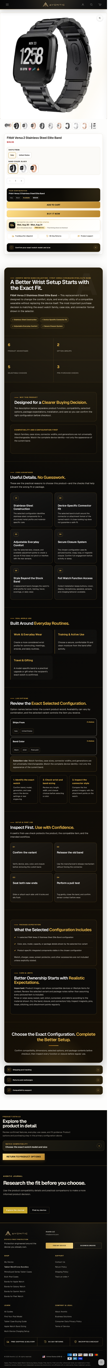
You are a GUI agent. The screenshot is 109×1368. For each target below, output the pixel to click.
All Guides (8, 1311)
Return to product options (24, 1156)
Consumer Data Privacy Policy (68, 1321)
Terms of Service (62, 1326)
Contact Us (60, 1262)
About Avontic (61, 1311)
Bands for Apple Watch (14, 1281)
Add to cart (53, 205)
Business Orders (87, 1245)
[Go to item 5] (42, 126)
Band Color (53, 741)
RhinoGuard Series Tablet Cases (18, 1272)
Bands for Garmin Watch (14, 1291)
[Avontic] (16, 1233)
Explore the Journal (15, 1210)
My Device (8, 1262)
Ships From (53, 722)
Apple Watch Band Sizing (15, 1326)
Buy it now (53, 213)
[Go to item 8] (67, 126)
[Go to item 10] (84, 126)
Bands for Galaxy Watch (14, 1286)
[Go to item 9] (76, 126)
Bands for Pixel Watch (13, 1296)
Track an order (62, 1277)
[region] (53, 65)
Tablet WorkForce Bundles (16, 1267)
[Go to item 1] (8, 125)
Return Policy (61, 1267)
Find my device (39, 1210)
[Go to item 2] (16, 126)
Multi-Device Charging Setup (16, 1331)
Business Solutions (63, 1316)
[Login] (83, 4)
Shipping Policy (61, 1272)
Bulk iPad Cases (11, 1277)
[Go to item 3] (25, 126)
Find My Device (59, 1245)
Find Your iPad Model (13, 1316)
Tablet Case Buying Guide (15, 1321)
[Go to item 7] (59, 126)
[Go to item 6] (50, 126)
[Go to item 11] (93, 126)
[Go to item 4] (33, 126)
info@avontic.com (52, 1234)
